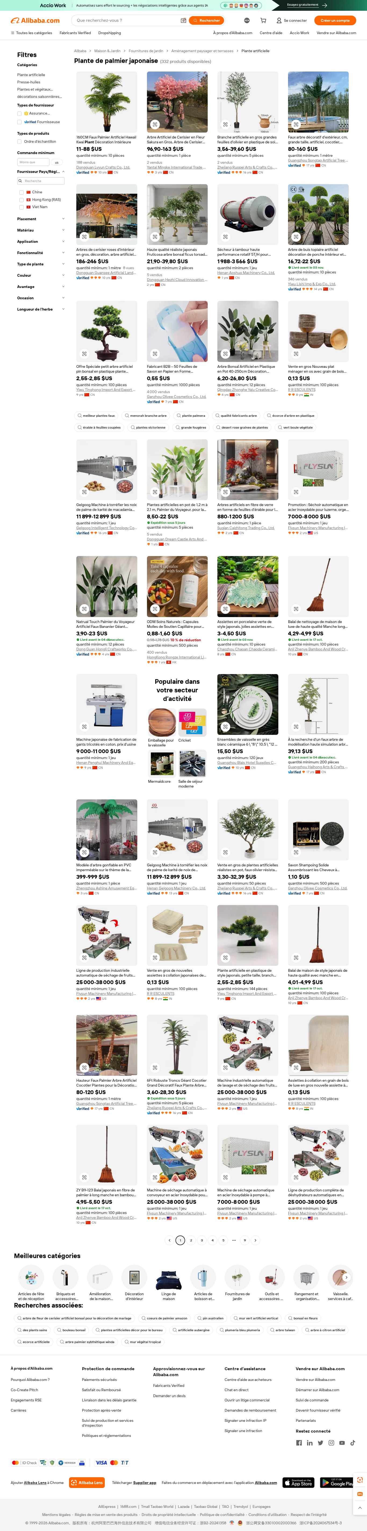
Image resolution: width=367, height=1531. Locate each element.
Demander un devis (169, 1396)
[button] (183, 20)
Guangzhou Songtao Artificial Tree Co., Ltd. (318, 160)
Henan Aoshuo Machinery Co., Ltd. (246, 272)
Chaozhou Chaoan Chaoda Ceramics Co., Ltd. (247, 649)
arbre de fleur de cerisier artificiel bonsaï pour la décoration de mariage (77, 1318)
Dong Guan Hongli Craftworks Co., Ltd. (106, 649)
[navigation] (41, 646)
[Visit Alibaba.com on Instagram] (331, 1443)
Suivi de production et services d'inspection (108, 1422)
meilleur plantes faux (99, 416)
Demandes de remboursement (250, 1410)
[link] (360, 1480)
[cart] (264, 21)
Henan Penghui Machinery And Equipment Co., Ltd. (106, 762)
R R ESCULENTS (301, 389)
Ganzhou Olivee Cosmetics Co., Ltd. (176, 396)
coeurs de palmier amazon (167, 1318)
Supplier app (144, 1482)
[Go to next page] (255, 1240)
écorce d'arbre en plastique (293, 416)
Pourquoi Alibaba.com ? (30, 1379)
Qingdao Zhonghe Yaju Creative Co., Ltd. (247, 389)
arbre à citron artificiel (328, 1330)
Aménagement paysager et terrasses (202, 51)
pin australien (213, 1318)
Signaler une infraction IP (246, 1420)
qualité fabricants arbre (239, 416)
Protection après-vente (101, 1410)
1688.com (128, 1506)
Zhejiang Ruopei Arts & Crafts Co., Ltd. (247, 167)
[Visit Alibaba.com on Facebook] (299, 1443)
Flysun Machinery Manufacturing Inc (318, 528)
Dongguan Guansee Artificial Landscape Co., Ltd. (106, 272)
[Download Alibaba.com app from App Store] (298, 1482)
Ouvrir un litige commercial (247, 1400)
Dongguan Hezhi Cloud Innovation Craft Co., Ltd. (177, 279)
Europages (262, 1506)
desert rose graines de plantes (245, 427)
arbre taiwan (285, 1330)
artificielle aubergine (194, 1330)
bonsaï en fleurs (306, 1318)
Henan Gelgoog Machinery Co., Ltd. (176, 888)
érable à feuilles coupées (102, 427)
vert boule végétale (298, 427)
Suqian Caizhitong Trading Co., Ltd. (246, 528)
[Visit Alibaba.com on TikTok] (353, 1443)
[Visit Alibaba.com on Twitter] (320, 1443)
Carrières (18, 1410)
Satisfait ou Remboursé (101, 1390)
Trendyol (240, 1506)
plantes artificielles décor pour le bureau (132, 1330)
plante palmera (193, 416)
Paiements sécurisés (99, 1379)
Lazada (183, 1506)
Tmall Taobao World (157, 1506)
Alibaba (80, 51)
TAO (225, 1506)
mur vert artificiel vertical (258, 1318)
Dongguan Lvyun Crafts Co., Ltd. (103, 167)
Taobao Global (205, 1506)
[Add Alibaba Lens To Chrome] (87, 1482)
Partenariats (306, 1420)
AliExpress (107, 1506)
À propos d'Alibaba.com (31, 1368)
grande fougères (193, 427)
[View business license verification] (232, 1523)
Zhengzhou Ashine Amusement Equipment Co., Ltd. (106, 888)
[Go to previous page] (169, 1240)
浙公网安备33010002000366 (271, 1523)
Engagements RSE (26, 1400)
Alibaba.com (266, 1482)
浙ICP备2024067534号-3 (321, 1523)
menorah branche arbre (148, 416)
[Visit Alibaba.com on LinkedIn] (310, 1443)
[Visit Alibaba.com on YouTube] (342, 1443)
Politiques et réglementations (106, 1435)
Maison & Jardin (107, 51)
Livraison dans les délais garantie (109, 1400)
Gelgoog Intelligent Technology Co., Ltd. (106, 528)
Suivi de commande (312, 1400)
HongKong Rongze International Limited (177, 657)
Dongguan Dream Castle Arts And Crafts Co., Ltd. (177, 539)
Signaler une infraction (243, 1431)
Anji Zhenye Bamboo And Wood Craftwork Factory (318, 649)
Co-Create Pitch (24, 1390)
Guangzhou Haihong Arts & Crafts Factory (318, 767)
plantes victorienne (150, 427)
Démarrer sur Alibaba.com (317, 1390)
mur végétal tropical (145, 1342)
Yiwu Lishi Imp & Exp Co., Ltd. (312, 284)
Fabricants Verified (168, 1385)
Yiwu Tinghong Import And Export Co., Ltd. (106, 389)
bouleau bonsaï (74, 1330)
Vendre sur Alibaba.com (315, 1379)
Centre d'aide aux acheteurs (248, 1379)
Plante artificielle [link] (255, 51)
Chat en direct (237, 1390)
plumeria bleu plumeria (242, 1330)
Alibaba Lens (35, 1482)
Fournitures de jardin (146, 51)
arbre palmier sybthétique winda (89, 1342)
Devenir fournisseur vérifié (318, 1410)
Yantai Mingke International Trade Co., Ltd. (177, 167)
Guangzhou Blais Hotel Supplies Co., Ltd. (247, 762)
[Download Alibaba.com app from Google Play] (338, 1482)
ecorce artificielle (36, 1342)
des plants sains (35, 1330)
